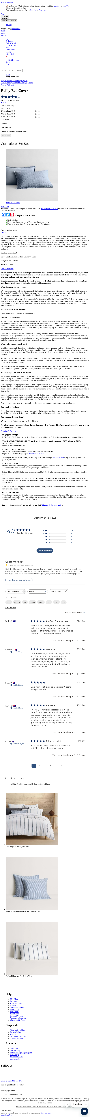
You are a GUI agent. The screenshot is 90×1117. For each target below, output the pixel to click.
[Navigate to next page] (62, 766)
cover (56, 602)
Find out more (46, 1113)
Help (7, 64)
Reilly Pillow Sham (13, 203)
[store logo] (16, 29)
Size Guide (5, 207)
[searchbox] (14, 591)
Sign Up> (66, 6)
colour (32, 602)
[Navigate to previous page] (28, 766)
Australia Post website (36, 454)
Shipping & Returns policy (51, 505)
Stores (8, 62)
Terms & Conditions (17, 1030)
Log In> (57, 6)
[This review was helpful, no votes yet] (77, 640)
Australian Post (58, 458)
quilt (64, 602)
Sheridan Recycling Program (21, 1053)
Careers (13, 1034)
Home (8, 75)
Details (3, 232)
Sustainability (15, 1050)
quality (41, 602)
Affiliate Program (16, 1038)
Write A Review (45, 550)
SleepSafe (14, 1048)
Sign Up (8, 1115)
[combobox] (37, 591)
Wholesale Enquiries (18, 1036)
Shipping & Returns (8, 431)
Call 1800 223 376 (15, 1081)
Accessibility (15, 1059)
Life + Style (14, 1055)
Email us (4, 1081)
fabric (8, 602)
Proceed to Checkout (9, 20)
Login (3, 1115)
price (49, 602)
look (25, 602)
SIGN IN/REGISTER (49, 209)
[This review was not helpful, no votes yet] (82, 640)
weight (17, 602)
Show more (10, 608)
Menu (3, 31)
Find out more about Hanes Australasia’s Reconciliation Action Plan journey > (45, 1107)
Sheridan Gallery (16, 1057)
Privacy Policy (15, 1032)
